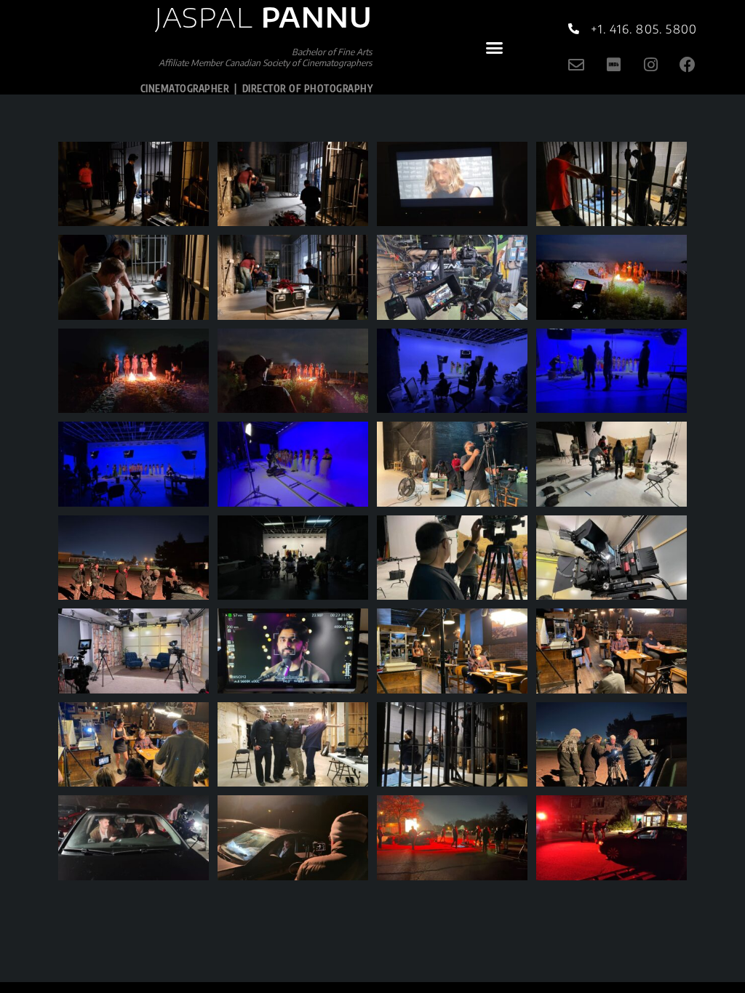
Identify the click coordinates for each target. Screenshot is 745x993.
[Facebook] (688, 65)
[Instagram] (650, 65)
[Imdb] (613, 65)
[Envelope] (576, 65)
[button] (494, 47)
